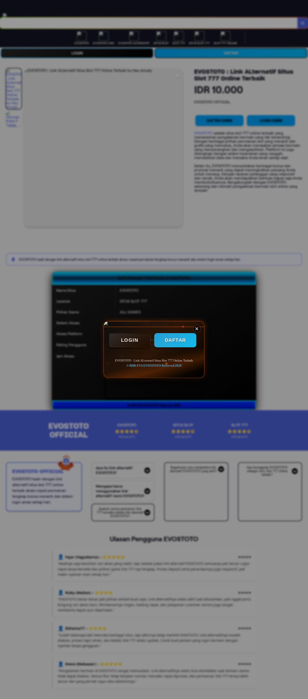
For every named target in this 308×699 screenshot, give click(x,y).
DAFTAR (175, 340)
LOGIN (129, 340)
